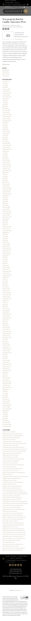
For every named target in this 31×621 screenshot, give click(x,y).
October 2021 (6, 168)
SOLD (27, 7)
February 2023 (6, 143)
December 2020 (6, 188)
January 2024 (5, 133)
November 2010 (6, 383)
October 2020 (6, 191)
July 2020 (4, 197)
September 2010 (6, 387)
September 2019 (6, 217)
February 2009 (6, 422)
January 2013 (5, 347)
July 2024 (4, 124)
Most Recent (5, 81)
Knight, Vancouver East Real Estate (11, 488)
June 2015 (5, 304)
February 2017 (6, 267)
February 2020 (6, 207)
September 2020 (6, 193)
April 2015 (5, 306)
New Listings (5, 72)
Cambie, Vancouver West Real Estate (15, 26)
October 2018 (6, 228)
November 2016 (6, 271)
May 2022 (5, 155)
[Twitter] (13, 565)
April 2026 (5, 87)
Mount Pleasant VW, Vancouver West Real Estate (15, 503)
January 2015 (5, 312)
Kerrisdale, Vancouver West (9, 480)
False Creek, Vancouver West (10, 463)
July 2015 (4, 302)
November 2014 (6, 314)
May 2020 (5, 201)
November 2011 (6, 366)
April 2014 (5, 323)
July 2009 (4, 412)
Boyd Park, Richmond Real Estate (11, 437)
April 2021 (5, 180)
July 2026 (4, 83)
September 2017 (6, 253)
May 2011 (5, 374)
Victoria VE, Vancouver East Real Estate (12, 544)
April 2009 (5, 418)
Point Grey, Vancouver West (9, 511)
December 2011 (6, 364)
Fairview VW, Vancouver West (10, 457)
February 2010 (6, 401)
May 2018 (5, 238)
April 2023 (5, 139)
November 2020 (6, 190)
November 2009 (6, 405)
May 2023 (5, 137)
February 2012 (6, 360)
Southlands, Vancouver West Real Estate (12, 536)
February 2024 (6, 131)
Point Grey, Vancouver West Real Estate (12, 513)
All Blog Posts (5, 70)
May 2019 (5, 223)
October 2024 (6, 118)
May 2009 (5, 416)
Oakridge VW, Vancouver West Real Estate (13, 509)
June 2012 (5, 356)
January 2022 (5, 162)
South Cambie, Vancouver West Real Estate (13, 530)
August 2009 (5, 410)
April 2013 (5, 341)
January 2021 (5, 186)
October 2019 (6, 215)
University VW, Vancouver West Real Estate (13, 538)
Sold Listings (5, 76)
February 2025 (6, 110)
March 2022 (5, 159)
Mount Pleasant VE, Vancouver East (11, 499)
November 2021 (6, 166)
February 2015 (6, 310)
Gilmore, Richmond (7, 474)
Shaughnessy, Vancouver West (10, 526)
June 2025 (5, 102)
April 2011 (5, 376)
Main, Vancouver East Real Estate (11, 495)
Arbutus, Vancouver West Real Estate (12, 433)
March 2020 (5, 205)
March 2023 (5, 141)
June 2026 (5, 85)
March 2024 (5, 129)
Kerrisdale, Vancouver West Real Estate (12, 482)
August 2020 (5, 195)
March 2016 (5, 286)
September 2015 (6, 298)
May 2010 (5, 395)
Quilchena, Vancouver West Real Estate (12, 515)
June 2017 (5, 259)
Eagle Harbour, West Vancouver (10, 455)
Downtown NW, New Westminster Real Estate (14, 449)
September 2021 (6, 170)
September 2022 (6, 149)
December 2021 (6, 164)
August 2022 (5, 151)
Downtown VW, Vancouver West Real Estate (14, 451)
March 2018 (5, 242)
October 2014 (6, 315)
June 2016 (5, 281)
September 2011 (6, 370)
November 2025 (6, 93)
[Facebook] (10, 565)
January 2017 (5, 269)
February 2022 (6, 160)
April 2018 (5, 240)
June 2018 (5, 236)
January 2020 (5, 209)
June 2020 (5, 199)
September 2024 (6, 120)
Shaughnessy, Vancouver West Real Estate (13, 528)
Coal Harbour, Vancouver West (10, 445)
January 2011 (5, 379)
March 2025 (5, 108)
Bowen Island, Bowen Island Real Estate (12, 435)
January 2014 (5, 329)
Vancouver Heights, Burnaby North (11, 540)
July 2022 (4, 153)
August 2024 (5, 122)
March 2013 (5, 343)
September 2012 (6, 352)
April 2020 (5, 203)
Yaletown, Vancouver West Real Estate (12, 550)
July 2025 (4, 100)
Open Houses (6, 74)
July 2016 (4, 279)
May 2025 (5, 104)
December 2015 (6, 292)
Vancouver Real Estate (8, 542)
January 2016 (5, 290)
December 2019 (6, 211)
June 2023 (5, 135)
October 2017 (6, 252)
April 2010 (5, 397)
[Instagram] (15, 565)
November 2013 (6, 333)
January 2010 (5, 403)
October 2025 (6, 95)
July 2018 (4, 234)
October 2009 (6, 407)
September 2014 (6, 317)
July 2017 (4, 257)
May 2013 (5, 339)
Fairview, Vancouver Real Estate (10, 461)
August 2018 (5, 232)
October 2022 (6, 147)
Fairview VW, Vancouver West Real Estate (13, 459)
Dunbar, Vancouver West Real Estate (12, 453)
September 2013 (6, 337)
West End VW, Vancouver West (10, 546)
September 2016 (6, 275)
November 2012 (6, 348)
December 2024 (6, 114)
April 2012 (5, 358)
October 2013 (6, 335)
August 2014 (5, 319)
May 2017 (5, 261)
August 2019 (5, 219)
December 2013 (6, 331)
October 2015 (6, 296)
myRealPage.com (17, 590)
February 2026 (6, 89)
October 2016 (6, 273)
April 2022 (5, 157)
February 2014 (6, 327)
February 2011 (6, 377)
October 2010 (6, 385)
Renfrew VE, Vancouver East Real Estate (12, 519)
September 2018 (6, 230)
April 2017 (5, 263)
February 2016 (6, 288)
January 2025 (5, 112)
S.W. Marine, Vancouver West (10, 521)
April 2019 (5, 224)
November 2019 (6, 213)
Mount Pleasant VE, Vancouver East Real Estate (14, 501)
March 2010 (5, 399)
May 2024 (5, 126)
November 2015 (6, 294)
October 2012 (6, 350)
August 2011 (5, 372)
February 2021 (6, 184)
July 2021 (4, 174)
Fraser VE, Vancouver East (9, 466)
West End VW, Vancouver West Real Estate (13, 548)
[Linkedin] (18, 565)
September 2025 (6, 97)
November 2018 (6, 226)
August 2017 (5, 255)
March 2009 (5, 420)
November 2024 (6, 116)
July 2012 (4, 354)
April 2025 (5, 106)
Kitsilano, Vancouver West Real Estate (12, 486)
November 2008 (6, 426)
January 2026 (5, 91)
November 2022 (6, 145)
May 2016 (5, 283)
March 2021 (5, 182)
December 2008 (6, 424)
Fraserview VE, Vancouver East (10, 470)
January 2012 (5, 362)
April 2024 (5, 128)
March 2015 (5, 308)
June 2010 (5, 393)
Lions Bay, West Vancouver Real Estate (12, 490)
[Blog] (21, 565)
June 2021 (5, 176)
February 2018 (6, 244)
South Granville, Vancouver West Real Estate (13, 532)
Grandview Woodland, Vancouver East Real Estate (15, 476)
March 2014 (5, 325)
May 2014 (5, 321)
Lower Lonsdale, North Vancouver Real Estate (14, 492)
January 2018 (5, 246)
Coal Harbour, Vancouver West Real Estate (13, 447)
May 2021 (5, 178)
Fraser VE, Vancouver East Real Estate (12, 468)
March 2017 (5, 265)
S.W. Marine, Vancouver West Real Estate (13, 523)
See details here (19, 39)
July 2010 (4, 391)
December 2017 (6, 248)
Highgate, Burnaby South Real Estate (11, 478)
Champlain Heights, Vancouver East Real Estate (14, 443)
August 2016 (5, 277)
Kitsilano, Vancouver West (9, 484)
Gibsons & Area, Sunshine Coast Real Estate (13, 472)
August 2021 (5, 172)
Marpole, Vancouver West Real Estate (12, 497)
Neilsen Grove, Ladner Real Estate (11, 507)
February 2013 (6, 345)
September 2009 (6, 409)
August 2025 (5, 98)
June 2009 (5, 414)
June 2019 (5, 221)
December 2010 (6, 381)
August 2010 (5, 389)
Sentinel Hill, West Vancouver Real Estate (13, 525)
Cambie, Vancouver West (8, 439)
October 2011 (6, 368)
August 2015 (5, 300)
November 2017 (6, 250)
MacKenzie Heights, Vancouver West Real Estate (15, 493)
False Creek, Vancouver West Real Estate (13, 464)
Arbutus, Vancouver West (9, 431)
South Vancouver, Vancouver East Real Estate (14, 534)
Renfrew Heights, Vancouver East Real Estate (14, 517)
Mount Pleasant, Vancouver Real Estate (12, 505)
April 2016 (5, 285)
